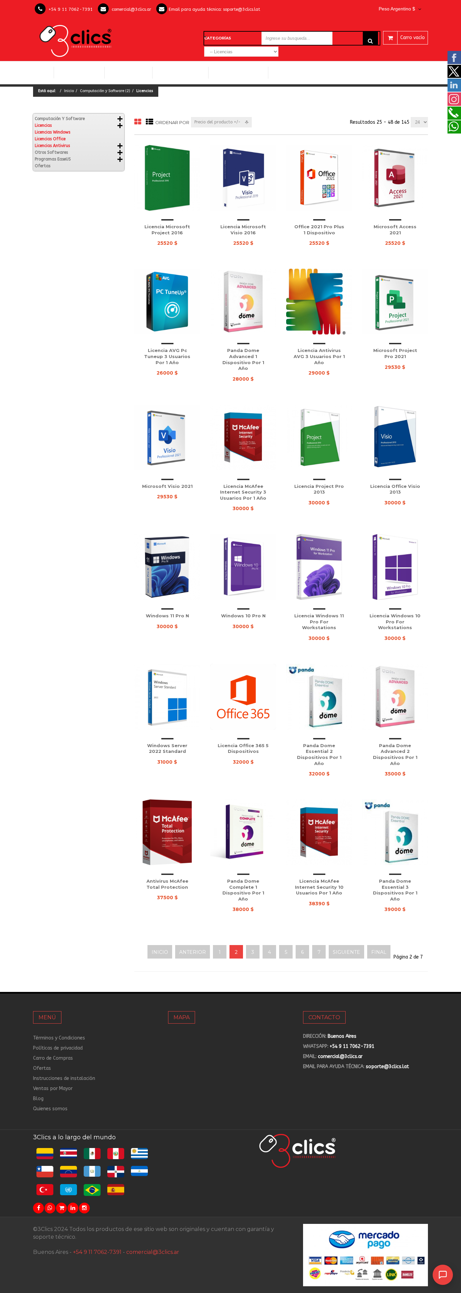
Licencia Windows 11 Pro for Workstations (319, 621)
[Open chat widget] (443, 1275)
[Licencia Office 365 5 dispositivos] (243, 697)
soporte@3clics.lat (241, 9)
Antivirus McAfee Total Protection (167, 884)
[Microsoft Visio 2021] (167, 437)
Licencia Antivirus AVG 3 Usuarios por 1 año (319, 356)
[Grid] (137, 122)
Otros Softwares (295, 72)
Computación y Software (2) (105, 91)
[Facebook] (38, 1208)
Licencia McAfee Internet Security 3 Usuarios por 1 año (243, 492)
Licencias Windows (180, 72)
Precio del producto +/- (217, 122)
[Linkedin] (72, 1208)
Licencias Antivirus (236, 72)
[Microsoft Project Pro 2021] (395, 301)
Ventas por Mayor (53, 1088)
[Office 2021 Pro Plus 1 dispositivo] (319, 178)
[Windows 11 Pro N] (167, 567)
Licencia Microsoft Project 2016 (167, 229)
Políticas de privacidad (58, 1048)
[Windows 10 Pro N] (243, 567)
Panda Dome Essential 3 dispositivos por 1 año (395, 890)
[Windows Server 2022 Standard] (167, 697)
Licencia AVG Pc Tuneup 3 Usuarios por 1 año (167, 356)
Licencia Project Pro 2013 (319, 489)
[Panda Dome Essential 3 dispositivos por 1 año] (395, 832)
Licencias (43, 125)
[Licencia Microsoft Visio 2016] (243, 178)
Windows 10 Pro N (243, 615)
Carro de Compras (53, 1058)
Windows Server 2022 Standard (167, 748)
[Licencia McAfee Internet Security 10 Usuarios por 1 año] (319, 832)
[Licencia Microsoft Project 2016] (167, 178)
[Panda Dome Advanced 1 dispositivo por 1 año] (243, 301)
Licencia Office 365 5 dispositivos (243, 748)
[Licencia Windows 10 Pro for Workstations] (395, 567)
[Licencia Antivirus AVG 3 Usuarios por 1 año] (319, 301)
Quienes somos (50, 1109)
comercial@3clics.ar (131, 9)
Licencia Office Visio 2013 (395, 489)
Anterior (192, 952)
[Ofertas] (61, 1208)
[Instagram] (84, 1208)
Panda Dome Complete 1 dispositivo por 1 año (243, 890)
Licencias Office (128, 72)
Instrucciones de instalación (64, 1078)
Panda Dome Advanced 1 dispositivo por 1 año (243, 359)
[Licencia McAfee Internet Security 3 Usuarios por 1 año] (243, 437)
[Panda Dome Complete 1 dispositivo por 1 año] (243, 832)
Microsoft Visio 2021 (167, 486)
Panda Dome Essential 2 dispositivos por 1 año (319, 754)
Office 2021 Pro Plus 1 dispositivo (319, 229)
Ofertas (42, 166)
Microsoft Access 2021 (395, 229)
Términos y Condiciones (59, 1038)
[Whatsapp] (50, 1208)
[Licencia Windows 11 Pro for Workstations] (319, 567)
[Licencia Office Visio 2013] (395, 437)
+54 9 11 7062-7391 (71, 9)
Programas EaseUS (53, 159)
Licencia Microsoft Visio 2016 (243, 229)
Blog (38, 1098)
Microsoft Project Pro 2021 (395, 353)
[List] (149, 122)
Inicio (43, 72)
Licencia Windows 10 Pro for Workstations (395, 621)
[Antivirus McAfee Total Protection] (167, 832)
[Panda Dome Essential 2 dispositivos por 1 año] (319, 697)
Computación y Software (79, 72)
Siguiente (346, 952)
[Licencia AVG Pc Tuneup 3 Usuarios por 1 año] (167, 301)
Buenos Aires (342, 1036)
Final (378, 952)
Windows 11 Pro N (167, 615)
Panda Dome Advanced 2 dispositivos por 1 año (395, 754)
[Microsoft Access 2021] (395, 178)
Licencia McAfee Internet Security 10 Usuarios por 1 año (319, 886)
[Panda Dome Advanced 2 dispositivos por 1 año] (395, 697)
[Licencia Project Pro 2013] (319, 437)
